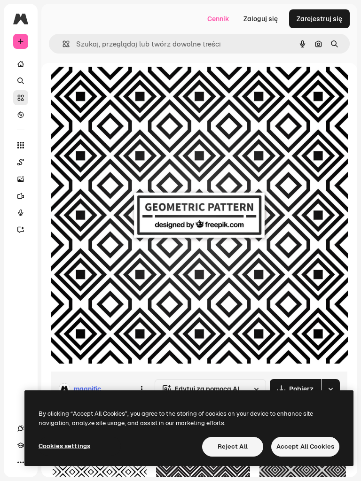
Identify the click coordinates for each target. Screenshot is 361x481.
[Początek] (20, 63)
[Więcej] (20, 462)
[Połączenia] (20, 428)
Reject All (233, 446)
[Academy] (20, 445)
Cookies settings (64, 446)
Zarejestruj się (319, 19)
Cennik (218, 19)
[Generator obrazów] (20, 178)
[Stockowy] (20, 97)
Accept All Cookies (305, 446)
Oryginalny (115, 84)
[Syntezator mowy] (20, 212)
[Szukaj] (20, 80)
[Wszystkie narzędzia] (20, 145)
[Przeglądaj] (20, 114)
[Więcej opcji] (141, 389)
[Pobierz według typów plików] (330, 389)
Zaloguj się (260, 19)
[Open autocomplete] (62, 43)
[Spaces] (20, 162)
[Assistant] (20, 229)
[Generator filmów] (20, 195)
